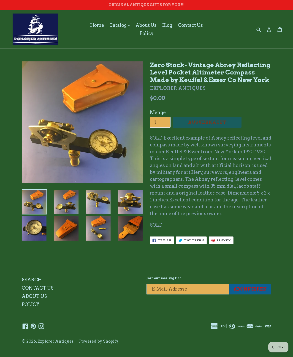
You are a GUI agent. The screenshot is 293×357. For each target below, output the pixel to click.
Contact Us (190, 25)
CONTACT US (37, 288)
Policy (147, 33)
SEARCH (32, 280)
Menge (158, 112)
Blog (167, 25)
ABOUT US (34, 296)
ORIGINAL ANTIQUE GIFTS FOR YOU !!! (146, 5)
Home (97, 25)
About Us (146, 25)
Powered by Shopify (98, 341)
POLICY (31, 304)
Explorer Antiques (56, 341)
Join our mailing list (163, 278)
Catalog (120, 25)
